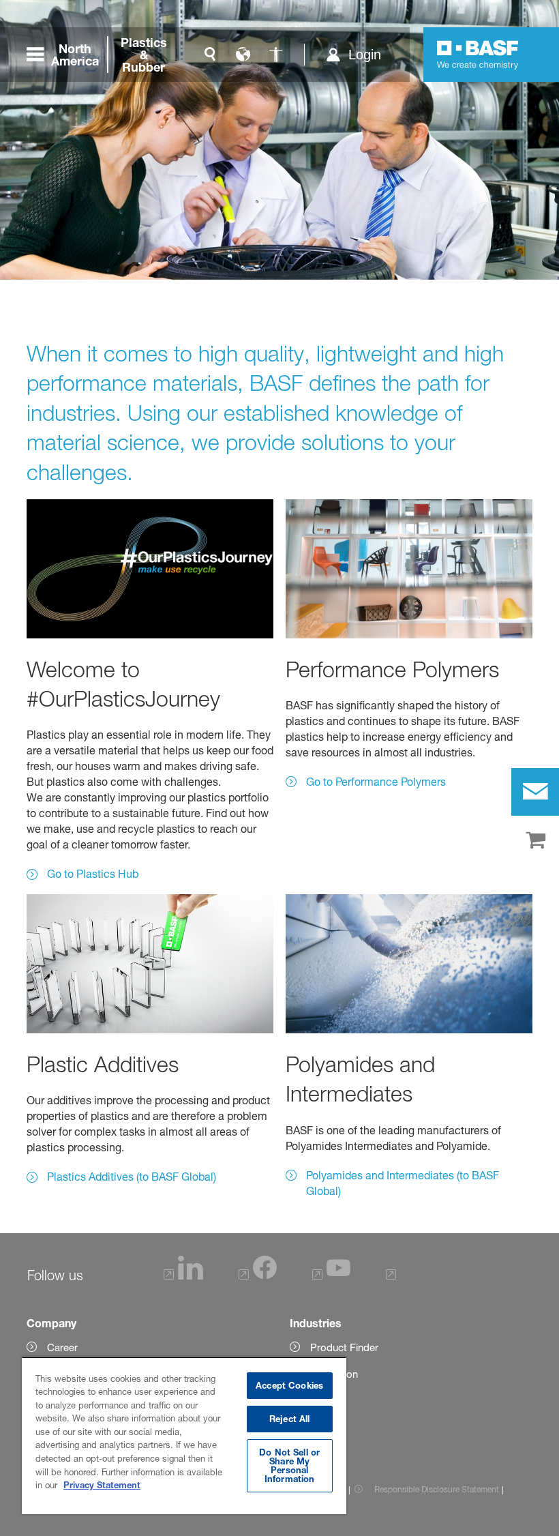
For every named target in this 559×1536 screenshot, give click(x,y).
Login (364, 54)
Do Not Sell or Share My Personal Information (289, 1465)
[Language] (243, 54)
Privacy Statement (101, 1484)
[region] (184, 1435)
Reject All (289, 1418)
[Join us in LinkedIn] (184, 1276)
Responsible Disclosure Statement (436, 1489)
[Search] (210, 54)
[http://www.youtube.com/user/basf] (331, 1276)
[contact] (535, 792)
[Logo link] (478, 55)
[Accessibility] (275, 54)
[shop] (535, 841)
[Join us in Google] (393, 1276)
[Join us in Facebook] (257, 1276)
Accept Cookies (289, 1385)
